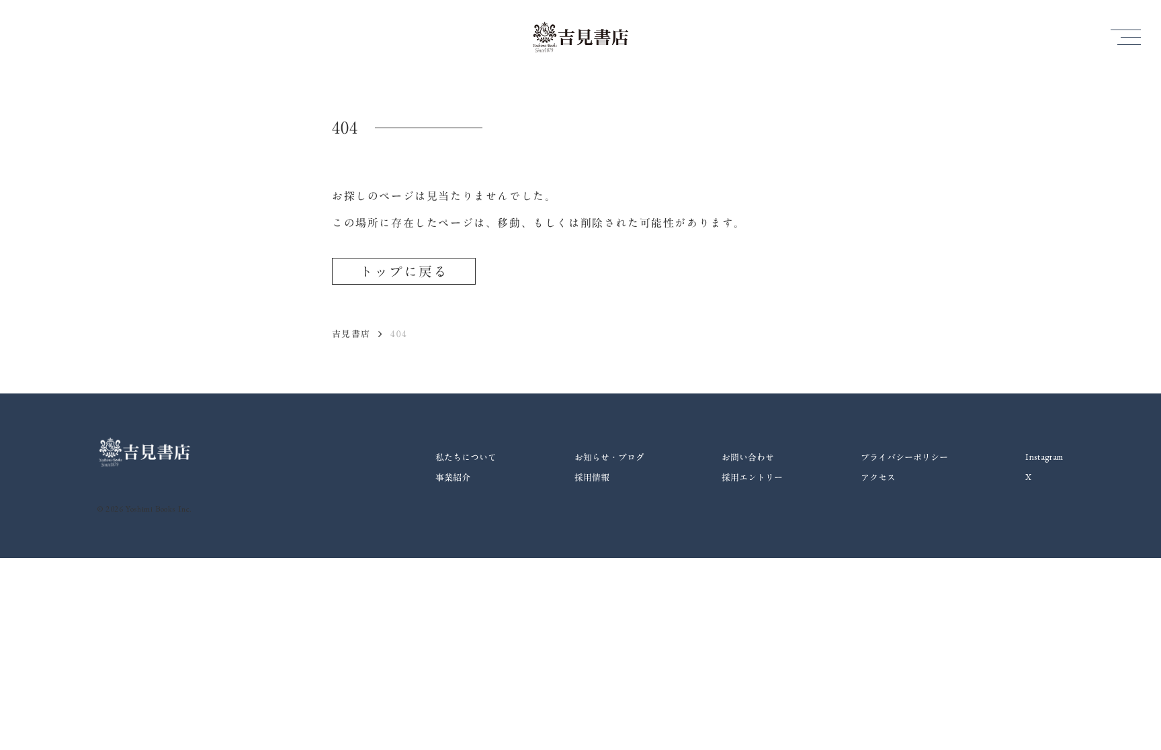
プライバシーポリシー (904, 457)
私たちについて (466, 457)
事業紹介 (452, 477)
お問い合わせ (748, 457)
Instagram (1044, 457)
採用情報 (591, 477)
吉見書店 (351, 334)
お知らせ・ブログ (609, 457)
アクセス (878, 477)
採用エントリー (752, 477)
